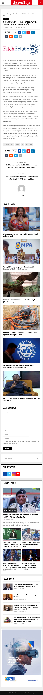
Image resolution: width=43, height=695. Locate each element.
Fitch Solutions (8, 144)
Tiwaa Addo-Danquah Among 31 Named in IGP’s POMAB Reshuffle (20, 516)
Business (6, 19)
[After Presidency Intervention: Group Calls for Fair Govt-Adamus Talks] (7, 587)
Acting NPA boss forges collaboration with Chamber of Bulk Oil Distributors (18, 268)
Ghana (17, 144)
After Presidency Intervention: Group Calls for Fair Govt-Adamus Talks (26, 585)
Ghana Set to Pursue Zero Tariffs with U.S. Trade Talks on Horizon (20, 235)
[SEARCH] (38, 458)
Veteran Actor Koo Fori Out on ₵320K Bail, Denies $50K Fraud (31, 544)
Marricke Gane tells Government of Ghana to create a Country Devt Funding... (30, 566)
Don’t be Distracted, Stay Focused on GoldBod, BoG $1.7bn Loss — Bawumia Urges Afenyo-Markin (26, 607)
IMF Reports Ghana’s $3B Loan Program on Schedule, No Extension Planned (18, 366)
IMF (22, 144)
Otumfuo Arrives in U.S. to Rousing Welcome (25, 596)
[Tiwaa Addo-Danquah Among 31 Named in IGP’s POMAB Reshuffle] (21, 500)
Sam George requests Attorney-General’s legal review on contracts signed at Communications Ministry (12, 567)
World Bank (29, 144)
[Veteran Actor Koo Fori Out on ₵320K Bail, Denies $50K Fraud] (31, 534)
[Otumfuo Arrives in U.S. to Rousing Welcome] (7, 597)
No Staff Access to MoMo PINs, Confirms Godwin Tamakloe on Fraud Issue (22, 166)
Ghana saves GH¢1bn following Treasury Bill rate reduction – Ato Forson (12, 544)
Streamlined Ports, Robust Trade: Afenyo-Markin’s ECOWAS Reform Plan (21, 178)
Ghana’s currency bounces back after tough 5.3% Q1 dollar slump (21, 301)
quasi (6, 27)
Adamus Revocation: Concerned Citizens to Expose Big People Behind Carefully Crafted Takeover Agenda (27, 619)
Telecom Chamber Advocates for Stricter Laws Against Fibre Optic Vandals (20, 333)
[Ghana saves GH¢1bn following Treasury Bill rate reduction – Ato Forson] (12, 534)
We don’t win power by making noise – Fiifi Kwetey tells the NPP (21, 399)
